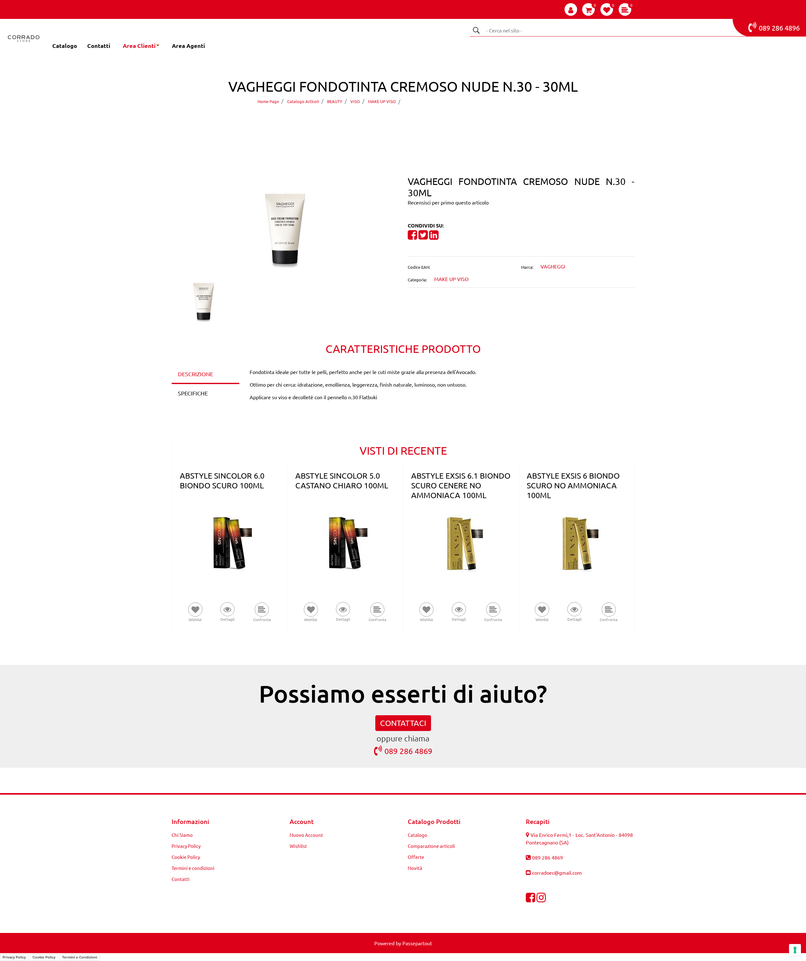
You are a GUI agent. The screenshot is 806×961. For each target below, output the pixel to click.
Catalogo (64, 45)
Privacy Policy (186, 846)
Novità (415, 868)
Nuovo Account (306, 835)
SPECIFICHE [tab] (193, 393)
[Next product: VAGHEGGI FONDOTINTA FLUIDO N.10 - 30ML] (415, 119)
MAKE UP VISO (382, 101)
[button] (476, 30)
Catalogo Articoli (303, 101)
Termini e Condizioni (79, 957)
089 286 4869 (408, 751)
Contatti (98, 45)
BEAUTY (334, 101)
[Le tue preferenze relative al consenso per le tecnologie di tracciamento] (795, 950)
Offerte (416, 857)
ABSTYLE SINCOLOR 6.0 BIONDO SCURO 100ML (222, 480)
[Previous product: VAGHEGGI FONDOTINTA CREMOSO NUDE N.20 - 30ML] (391, 119)
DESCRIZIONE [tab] (195, 374)
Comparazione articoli (431, 846)
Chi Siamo (182, 835)
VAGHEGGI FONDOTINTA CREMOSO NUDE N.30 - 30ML (474, 101)
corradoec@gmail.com (557, 872)
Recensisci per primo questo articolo (448, 202)
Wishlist (298, 846)
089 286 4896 (779, 28)
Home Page (268, 101)
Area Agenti (188, 45)
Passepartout (417, 943)
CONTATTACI (403, 723)
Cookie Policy (186, 857)
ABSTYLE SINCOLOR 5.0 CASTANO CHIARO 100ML (341, 480)
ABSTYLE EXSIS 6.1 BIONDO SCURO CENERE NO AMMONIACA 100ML (460, 485)
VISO (355, 101)
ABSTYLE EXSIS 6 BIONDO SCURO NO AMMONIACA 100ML (573, 485)
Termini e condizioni (193, 868)
